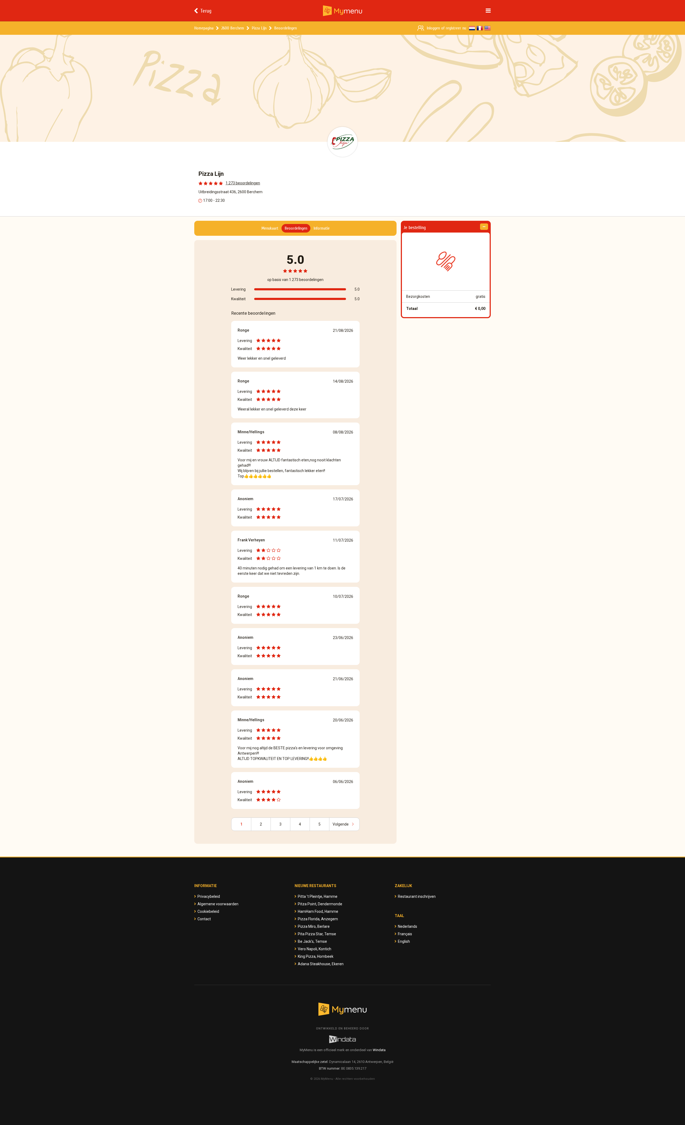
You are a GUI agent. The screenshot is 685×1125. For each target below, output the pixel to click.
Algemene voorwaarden (217, 904)
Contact (204, 919)
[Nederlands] (472, 28)
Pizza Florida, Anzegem (318, 919)
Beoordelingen (285, 28)
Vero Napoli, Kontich (314, 949)
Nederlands (407, 926)
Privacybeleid (208, 896)
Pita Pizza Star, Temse (317, 934)
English (404, 941)
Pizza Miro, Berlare (314, 926)
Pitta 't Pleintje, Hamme (317, 896)
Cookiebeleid (208, 911)
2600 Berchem (232, 28)
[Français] (480, 28)
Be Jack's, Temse (312, 941)
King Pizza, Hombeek (315, 956)
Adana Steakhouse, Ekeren (321, 964)
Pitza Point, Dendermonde (320, 904)
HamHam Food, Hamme (318, 911)
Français (405, 934)
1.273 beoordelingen (243, 183)
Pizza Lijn (259, 28)
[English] (487, 28)
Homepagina (204, 28)
